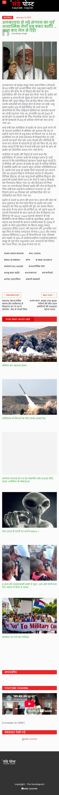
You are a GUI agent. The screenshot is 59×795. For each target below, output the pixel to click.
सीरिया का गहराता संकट (14, 365)
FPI (28, 259)
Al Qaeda (36, 253)
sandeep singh (19, 33)
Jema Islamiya (44, 259)
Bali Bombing (13, 259)
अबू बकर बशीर (13, 272)
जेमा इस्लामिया (13, 279)
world (8, 17)
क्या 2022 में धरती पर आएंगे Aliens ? (20, 531)
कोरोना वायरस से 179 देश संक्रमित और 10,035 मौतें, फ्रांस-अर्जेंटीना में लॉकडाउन (27, 480)
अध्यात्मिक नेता (37, 266)
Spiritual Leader (14, 266)
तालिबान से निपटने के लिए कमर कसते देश (24, 418)
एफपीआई (48, 272)
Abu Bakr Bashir (15, 253)
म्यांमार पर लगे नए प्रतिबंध (15, 637)
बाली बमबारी (34, 279)
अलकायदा (32, 272)
